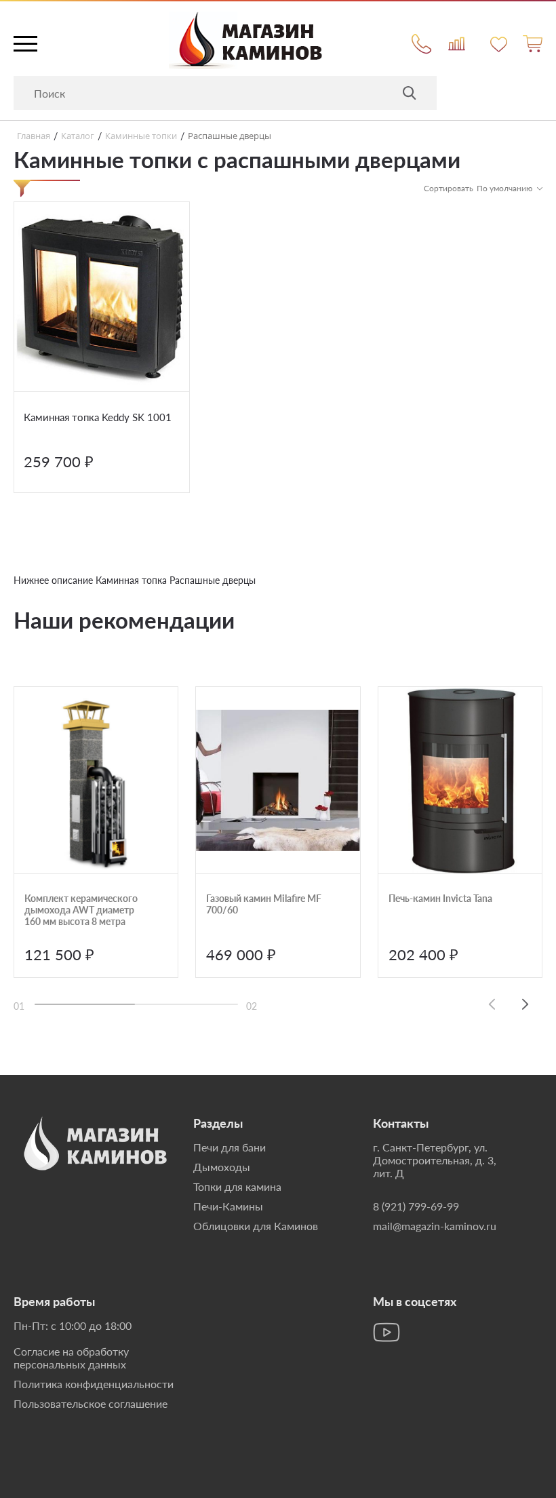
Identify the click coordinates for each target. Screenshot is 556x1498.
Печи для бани (229, 1147)
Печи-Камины (228, 1206)
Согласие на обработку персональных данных (71, 1358)
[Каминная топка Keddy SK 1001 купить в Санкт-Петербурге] (101, 297)
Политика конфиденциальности (94, 1383)
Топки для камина (237, 1186)
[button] (525, 1004)
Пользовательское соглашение (90, 1403)
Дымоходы (221, 1166)
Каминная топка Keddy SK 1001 (98, 417)
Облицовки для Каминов (255, 1225)
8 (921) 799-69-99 (416, 1206)
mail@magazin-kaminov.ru (434, 1225)
